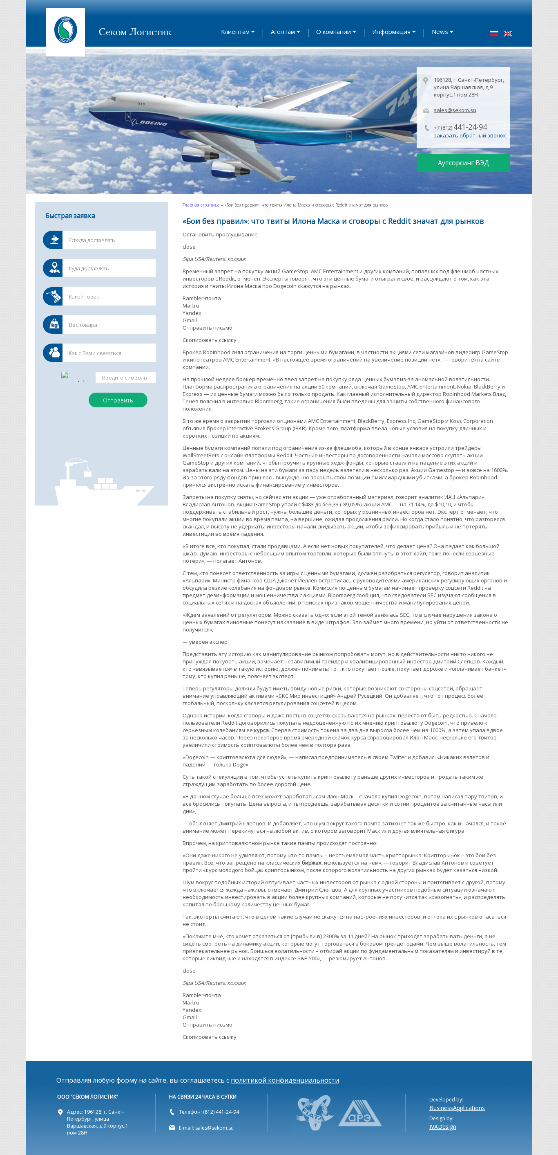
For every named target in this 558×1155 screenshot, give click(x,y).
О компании (333, 31)
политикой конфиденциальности (285, 1080)
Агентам (283, 31)
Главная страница (201, 205)
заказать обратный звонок (470, 135)
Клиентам (235, 31)
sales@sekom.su (455, 110)
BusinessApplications (457, 1108)
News (440, 31)
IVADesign (442, 1126)
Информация (391, 31)
